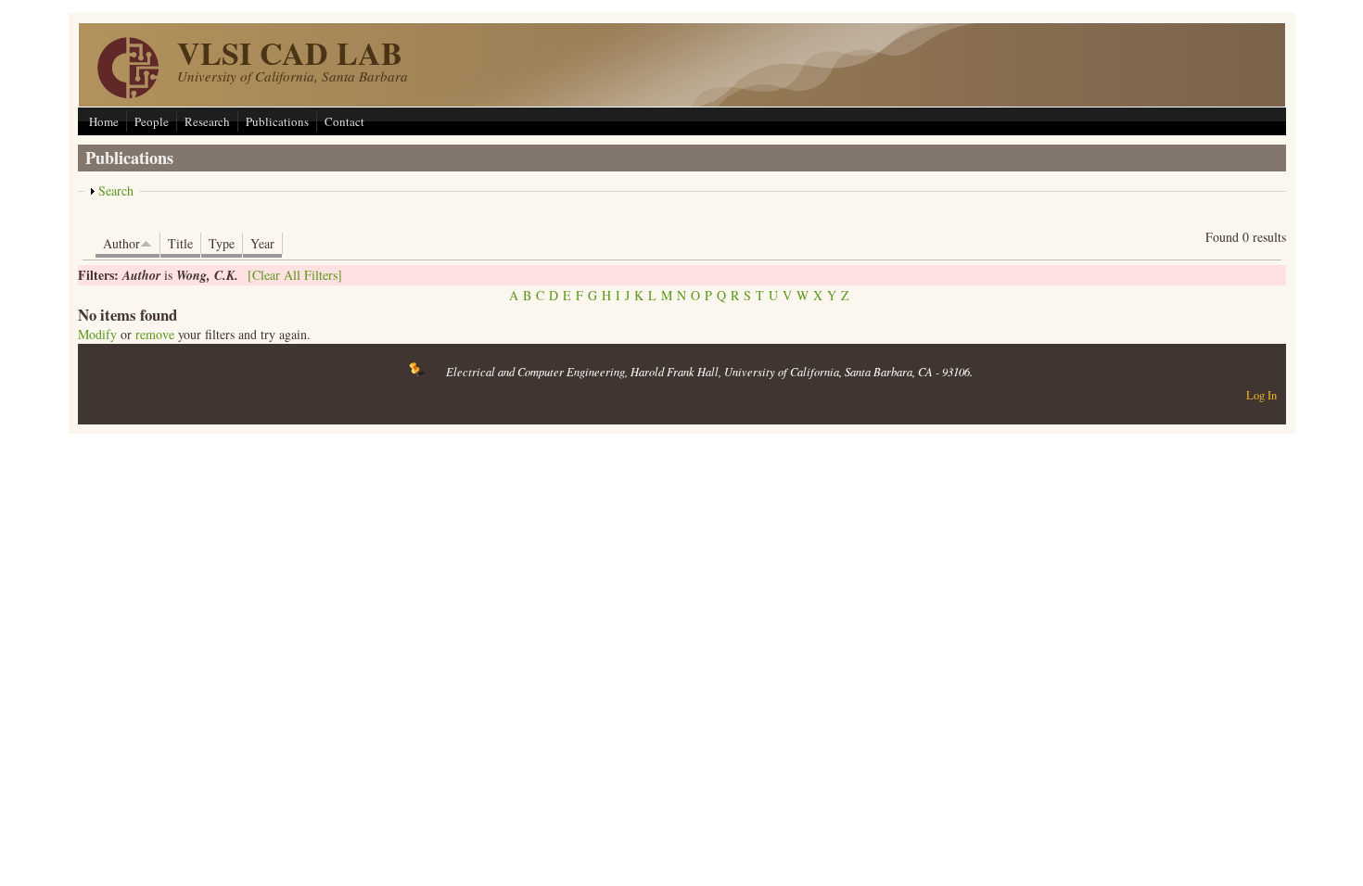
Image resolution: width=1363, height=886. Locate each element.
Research (207, 121)
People (151, 121)
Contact (344, 121)
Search (116, 190)
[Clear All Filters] (295, 275)
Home (104, 121)
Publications (277, 121)
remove (154, 334)
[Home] (128, 93)
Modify (97, 334)
